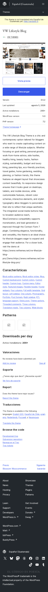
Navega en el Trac (11, 442)
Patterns (29, 494)
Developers (8, 512)
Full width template (31, 290)
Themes (6, 12)
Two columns (25, 307)
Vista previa (24, 81)
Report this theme (11, 398)
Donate (30, 512)
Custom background (12, 280)
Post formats (17, 297)
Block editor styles (31, 276)
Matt (6, 530)
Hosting (6, 490)
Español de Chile (32, 414)
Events (28, 508)
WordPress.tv (11, 517)
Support (6, 508)
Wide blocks (37, 307)
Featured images (15, 287)
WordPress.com (12, 526)
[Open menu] (43, 4)
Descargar (24, 91)
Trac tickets (8, 445)
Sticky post (24, 300)
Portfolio (6, 297)
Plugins (28, 490)
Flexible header (31, 287)
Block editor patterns (12, 276)
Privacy (6, 494)
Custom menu (28, 283)
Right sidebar (29, 297)
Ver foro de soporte (11, 381)
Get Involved (31, 503)
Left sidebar (14, 294)
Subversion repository (12, 439)
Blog (42, 276)
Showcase (30, 480)
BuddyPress (10, 540)
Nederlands (12, 417)
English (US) (18, 414)
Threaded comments (12, 304)
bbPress (8, 535)
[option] (9, 325)
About (6, 480)
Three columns (28, 304)
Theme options (37, 300)
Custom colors (28, 280)
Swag (29, 517)
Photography (38, 294)
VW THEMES (12, 37)
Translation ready (10, 307)
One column (26, 294)
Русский (22, 417)
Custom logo (15, 283)
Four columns (16, 290)
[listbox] (24, 325)
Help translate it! (31, 21)
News (5, 485)
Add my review (9, 363)
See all (42, 363)
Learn (5, 503)
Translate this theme (12, 423)
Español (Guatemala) (19, 551)
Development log (10, 436)
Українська (34, 417)
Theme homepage (11, 127)
